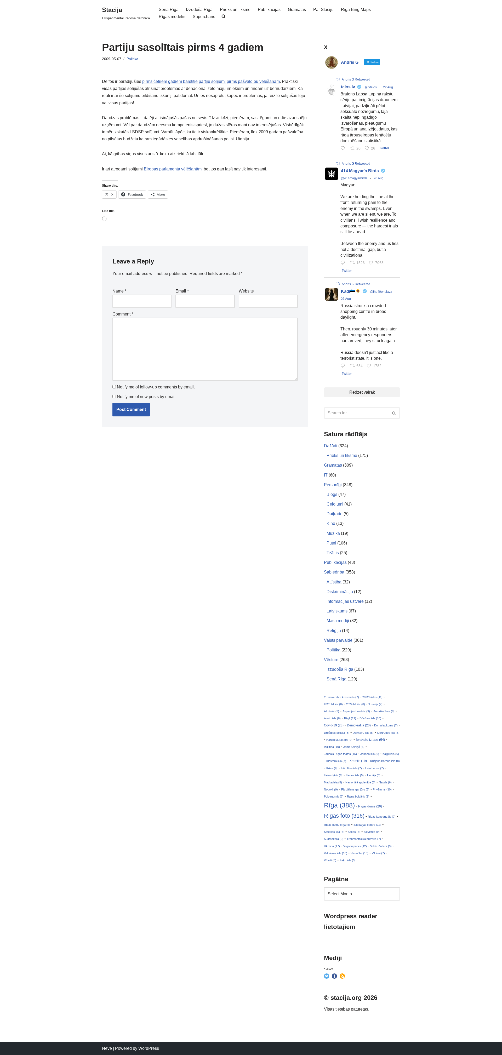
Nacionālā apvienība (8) (360, 782)
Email (182, 291)
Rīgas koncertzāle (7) (382, 816)
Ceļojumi (335, 504)
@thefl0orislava (381, 292)
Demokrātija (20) (359, 725)
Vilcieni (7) (378, 853)
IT (326, 475)
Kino (331, 523)
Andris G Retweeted (356, 79)
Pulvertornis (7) (334, 796)
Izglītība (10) (332, 746)
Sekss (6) (354, 831)
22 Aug (388, 87)
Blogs (332, 494)
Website (246, 291)
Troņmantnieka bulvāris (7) (364, 838)
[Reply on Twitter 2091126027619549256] (344, 149)
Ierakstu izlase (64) (370, 740)
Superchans (204, 16)
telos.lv (348, 87)
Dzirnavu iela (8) (363, 732)
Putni (331, 543)
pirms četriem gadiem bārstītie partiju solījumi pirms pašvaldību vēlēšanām (211, 81)
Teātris (333, 553)
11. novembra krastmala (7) (341, 697)
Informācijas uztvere (345, 601)
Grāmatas (297, 9)
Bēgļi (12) (350, 718)
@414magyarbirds (354, 178)
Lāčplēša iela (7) (351, 768)
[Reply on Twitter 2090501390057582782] (344, 263)
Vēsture (331, 659)
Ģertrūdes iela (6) (388, 732)
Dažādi (330, 446)
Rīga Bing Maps (356, 9)
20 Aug (379, 178)
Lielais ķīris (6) (333, 775)
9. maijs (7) (375, 704)
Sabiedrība (334, 572)
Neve (107, 1048)
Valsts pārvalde (338, 640)
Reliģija (334, 630)
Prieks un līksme (235, 9)
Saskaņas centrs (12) (367, 824)
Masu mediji (338, 620)
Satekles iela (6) (334, 831)
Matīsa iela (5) (333, 782)
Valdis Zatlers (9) (381, 846)
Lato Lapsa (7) (374, 768)
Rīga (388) (339, 805)
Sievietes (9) (372, 831)
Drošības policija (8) (336, 732)
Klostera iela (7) (336, 760)
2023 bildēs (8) (333, 704)
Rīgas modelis (172, 16)
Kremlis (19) (358, 760)
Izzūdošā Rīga (199, 9)
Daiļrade (335, 514)
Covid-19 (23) (334, 725)
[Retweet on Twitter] (338, 79)
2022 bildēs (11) (372, 697)
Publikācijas (269, 9)
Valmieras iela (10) (335, 853)
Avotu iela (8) (332, 718)
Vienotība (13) (359, 853)
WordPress (148, 1048)
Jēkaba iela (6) (369, 753)
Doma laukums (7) (386, 725)
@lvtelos (370, 87)
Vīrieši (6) (330, 860)
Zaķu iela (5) (348, 860)
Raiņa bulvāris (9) (358, 796)
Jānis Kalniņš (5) (353, 746)
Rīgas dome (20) (370, 806)
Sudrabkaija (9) (333, 838)
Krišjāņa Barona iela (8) (385, 760)
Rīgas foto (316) (344, 815)
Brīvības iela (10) (370, 718)
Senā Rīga (169, 9)
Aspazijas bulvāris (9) (356, 711)
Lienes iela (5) (355, 775)
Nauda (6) (385, 782)
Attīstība (334, 582)
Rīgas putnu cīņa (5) (337, 824)
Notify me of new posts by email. (146, 396)
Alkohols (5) (331, 711)
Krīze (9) (332, 768)
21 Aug (346, 299)
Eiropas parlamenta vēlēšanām (173, 169)
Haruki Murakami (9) (339, 739)
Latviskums (337, 611)
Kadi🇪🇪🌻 (351, 291)
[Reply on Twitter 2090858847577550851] (344, 366)
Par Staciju (323, 9)
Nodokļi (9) (331, 789)
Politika (132, 59)
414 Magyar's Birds (360, 171)
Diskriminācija (340, 591)
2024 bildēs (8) (355, 704)
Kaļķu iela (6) (391, 753)
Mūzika (333, 533)
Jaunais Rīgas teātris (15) (340, 753)
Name (119, 291)
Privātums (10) (382, 789)
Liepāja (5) (373, 775)
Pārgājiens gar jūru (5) (355, 789)
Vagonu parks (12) (355, 846)
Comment (122, 314)
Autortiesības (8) (384, 711)
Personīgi (333, 485)
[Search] (394, 413)
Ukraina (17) (332, 846)
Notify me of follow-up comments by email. (156, 387)
